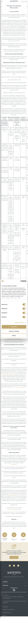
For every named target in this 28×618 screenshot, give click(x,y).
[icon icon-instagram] (18, 566)
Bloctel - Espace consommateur (13, 494)
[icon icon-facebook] (10, 566)
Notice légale (5, 606)
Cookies (4, 615)
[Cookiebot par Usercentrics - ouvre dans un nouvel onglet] (20, 281)
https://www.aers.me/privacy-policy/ (9, 373)
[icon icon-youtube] (14, 566)
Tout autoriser (14, 326)
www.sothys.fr (7, 26)
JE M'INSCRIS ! (14, 557)
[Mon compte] (26, 1)
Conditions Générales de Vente (9, 609)
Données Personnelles (7, 612)
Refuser (14, 335)
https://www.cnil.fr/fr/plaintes (13, 509)
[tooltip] (22, 1)
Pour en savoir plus (4, 595)
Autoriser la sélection (14, 331)
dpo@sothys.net (14, 464)
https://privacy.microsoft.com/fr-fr (20, 386)
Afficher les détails (19, 322)
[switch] (24, 309)
